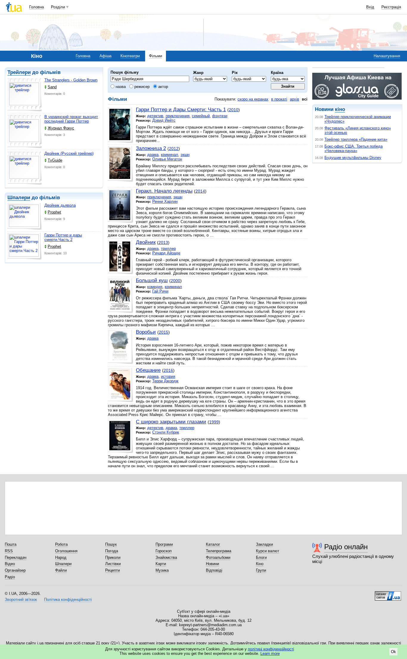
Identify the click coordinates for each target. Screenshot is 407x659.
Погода (111, 551)
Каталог (213, 544)
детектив (155, 116)
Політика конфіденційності (68, 599)
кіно (340, 109)
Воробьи (146, 332)
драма (153, 154)
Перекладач (16, 557)
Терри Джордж (165, 381)
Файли (61, 570)
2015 (163, 332)
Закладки (264, 544)
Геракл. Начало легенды (164, 191)
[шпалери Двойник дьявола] (24, 216)
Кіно (259, 563)
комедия (154, 286)
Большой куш (152, 280)
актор (162, 86)
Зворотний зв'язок (21, 599)
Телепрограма (218, 551)
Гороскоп (164, 551)
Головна (36, 7)
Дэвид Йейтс (163, 120)
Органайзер (15, 570)
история (168, 376)
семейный (201, 116)
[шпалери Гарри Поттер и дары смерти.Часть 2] (24, 246)
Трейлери (19, 72)
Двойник (146, 242)
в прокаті (279, 99)
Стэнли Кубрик (165, 432)
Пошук (111, 544)
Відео (10, 563)
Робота (61, 544)
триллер (168, 248)
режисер (141, 86)
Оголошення (66, 551)
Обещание (148, 370)
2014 (200, 191)
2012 (173, 148)
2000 (175, 280)
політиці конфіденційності (271, 649)
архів (294, 99)
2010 (233, 109)
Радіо (10, 577)
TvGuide (55, 160)
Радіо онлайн (346, 547)
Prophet (54, 212)
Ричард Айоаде (166, 253)
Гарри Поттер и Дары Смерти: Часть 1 (181, 109)
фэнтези (219, 116)
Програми (164, 544)
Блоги (261, 557)
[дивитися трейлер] (24, 95)
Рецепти (112, 570)
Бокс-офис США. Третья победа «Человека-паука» (353, 148)
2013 (163, 242)
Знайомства (166, 557)
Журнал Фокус (61, 128)
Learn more (270, 653)
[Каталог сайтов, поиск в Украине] (388, 593)
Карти (161, 563)
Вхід (370, 7)
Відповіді (214, 570)
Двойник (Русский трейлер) (69, 153)
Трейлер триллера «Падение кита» (355, 139)
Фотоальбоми (218, 557)
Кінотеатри (130, 56)
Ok (393, 651)
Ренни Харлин (165, 201)
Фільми (155, 56)
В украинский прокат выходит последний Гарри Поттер (71, 119)
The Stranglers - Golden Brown (70, 80)
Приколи (112, 557)
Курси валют (267, 551)
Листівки (113, 563)
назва (120, 86)
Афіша (105, 56)
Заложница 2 (151, 148)
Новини (212, 563)
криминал (169, 154)
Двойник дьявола (60, 205)
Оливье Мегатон (167, 159)
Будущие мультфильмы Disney (352, 157)
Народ (60, 557)
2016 (168, 370)
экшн (185, 154)
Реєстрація (391, 7)
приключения (177, 116)
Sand (52, 87)
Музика (162, 570)
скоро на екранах (252, 99)
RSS (9, 551)
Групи (261, 570)
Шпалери (18, 197)
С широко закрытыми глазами (171, 422)
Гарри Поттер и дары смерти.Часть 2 (63, 237)
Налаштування (387, 56)
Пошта (10, 544)
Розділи (58, 7)
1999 (214, 422)
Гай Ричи (160, 291)
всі (304, 99)
